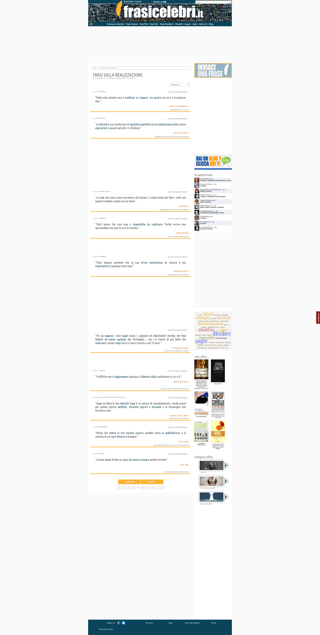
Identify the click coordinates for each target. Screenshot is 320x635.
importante (101, 266)
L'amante (102, 370)
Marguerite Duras (180, 382)
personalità (224, 315)
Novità (214, 623)
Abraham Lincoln (181, 271)
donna (120, 436)
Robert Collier (205, 195)
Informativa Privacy (106, 629)
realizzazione (165, 124)
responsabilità (183, 210)
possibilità (211, 327)
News (171, 623)
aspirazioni (101, 128)
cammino (217, 315)
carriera (159, 445)
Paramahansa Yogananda (209, 189)
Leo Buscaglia (205, 227)
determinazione (210, 323)
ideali (204, 335)
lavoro (136, 459)
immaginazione (202, 348)
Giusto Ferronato (180, 133)
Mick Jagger (183, 442)
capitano (121, 339)
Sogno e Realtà (104, 191)
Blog (211, 24)
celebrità (165, 445)
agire (224, 329)
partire (158, 97)
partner (176, 445)
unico (154, 197)
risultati (222, 327)
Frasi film (144, 24)
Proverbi (179, 24)
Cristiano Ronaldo (180, 348)
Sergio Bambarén (206, 200)
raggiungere (121, 376)
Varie (194, 24)
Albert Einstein (182, 233)
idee (222, 348)
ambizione (225, 345)
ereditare (130, 97)
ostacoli (209, 335)
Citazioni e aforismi (115, 24)
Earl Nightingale (205, 211)
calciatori (171, 351)
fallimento (228, 342)
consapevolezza (214, 321)
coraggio (219, 345)
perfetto (146, 124)
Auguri (188, 24)
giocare (144, 335)
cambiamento (224, 321)
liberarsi (145, 376)
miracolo (133, 407)
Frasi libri (154, 24)
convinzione (156, 262)
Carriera (102, 91)
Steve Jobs (184, 465)
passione (175, 472)
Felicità (102, 118)
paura (200, 315)
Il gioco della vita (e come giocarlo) (112, 397)
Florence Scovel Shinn (178, 415)
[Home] (160, 11)
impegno (203, 317)
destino (213, 345)
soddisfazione (172, 433)
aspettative (161, 136)
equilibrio (135, 124)
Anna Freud (183, 206)
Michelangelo (205, 205)
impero (144, 97)
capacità (213, 318)
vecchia (130, 433)
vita (105, 97)
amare (145, 459)
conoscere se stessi (203, 321)
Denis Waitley (205, 179)
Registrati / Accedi (132, 2)
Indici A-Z (203, 24)
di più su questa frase (178, 92)
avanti (152, 482)
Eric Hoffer (203, 222)
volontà (124, 403)
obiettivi (206, 329)
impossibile (139, 224)
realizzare (157, 224)
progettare (198, 335)
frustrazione (221, 338)
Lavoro (102, 454)
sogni (125, 335)
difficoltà (175, 389)
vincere (112, 97)
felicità (103, 124)
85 (163, 487)
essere (108, 201)
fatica (226, 348)
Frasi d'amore (132, 24)
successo (223, 317)
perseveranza (220, 342)
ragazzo (109, 335)
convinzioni (174, 236)
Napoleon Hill (205, 184)
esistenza (204, 327)
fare (171, 197)
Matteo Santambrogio (178, 106)
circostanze (168, 389)
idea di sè (218, 348)
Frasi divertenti (166, 24)
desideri (165, 210)
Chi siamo (149, 623)
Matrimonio (103, 427)
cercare (217, 327)
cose (102, 197)
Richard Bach (205, 216)
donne (171, 445)
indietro (129, 482)
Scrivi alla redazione (192, 623)
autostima (211, 348)
